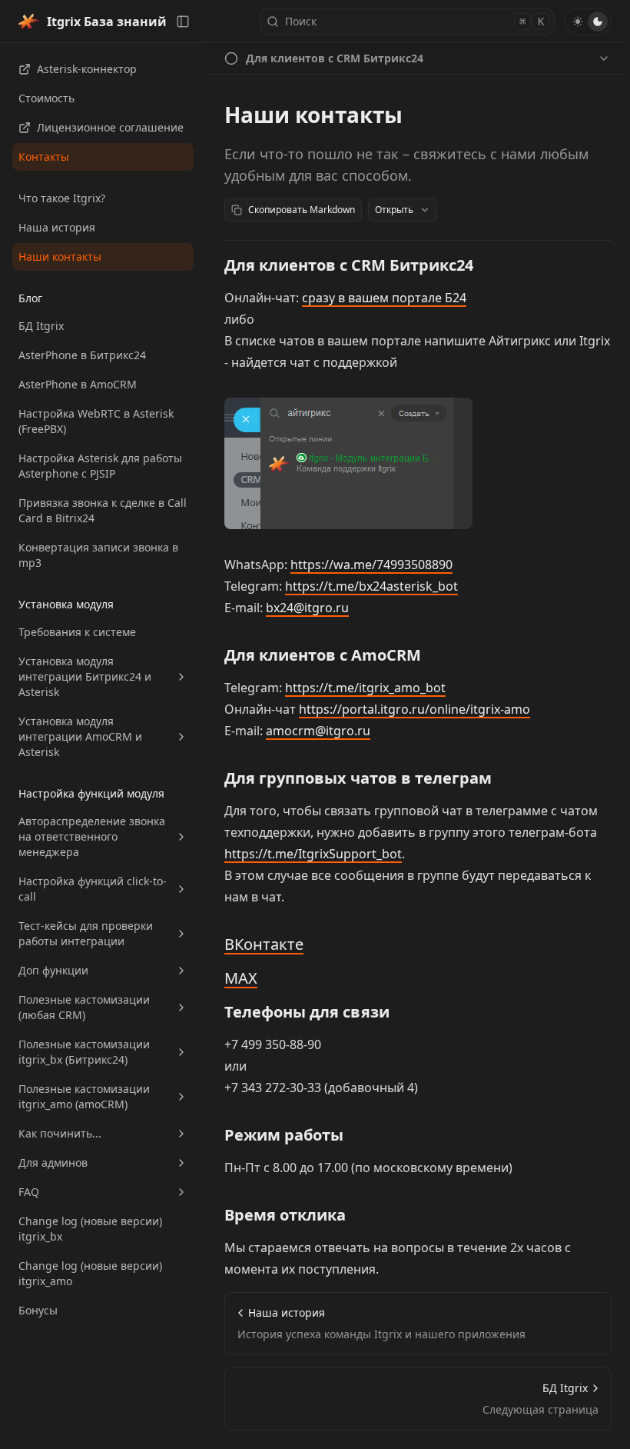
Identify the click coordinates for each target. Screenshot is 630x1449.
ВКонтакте (263, 944)
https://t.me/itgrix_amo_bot (365, 687)
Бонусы (38, 1310)
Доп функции (53, 970)
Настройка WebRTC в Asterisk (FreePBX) (96, 421)
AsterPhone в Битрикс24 (82, 355)
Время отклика (285, 1214)
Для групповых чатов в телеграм (358, 778)
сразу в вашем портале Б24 (384, 297)
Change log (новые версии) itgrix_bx (90, 1229)
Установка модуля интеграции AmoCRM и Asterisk (80, 736)
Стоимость (46, 98)
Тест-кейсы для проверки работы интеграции (85, 933)
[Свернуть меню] (183, 21)
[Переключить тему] (588, 21)
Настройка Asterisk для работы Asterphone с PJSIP (100, 466)
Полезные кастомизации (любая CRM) (84, 1007)
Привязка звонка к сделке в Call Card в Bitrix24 (102, 510)
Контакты (43, 156)
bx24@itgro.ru (307, 607)
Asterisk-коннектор (87, 69)
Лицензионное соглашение (110, 127)
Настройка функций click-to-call (92, 889)
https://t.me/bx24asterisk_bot (371, 586)
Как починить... (59, 1133)
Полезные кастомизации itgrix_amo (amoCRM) (84, 1096)
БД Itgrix (41, 325)
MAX (240, 978)
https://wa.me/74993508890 (371, 564)
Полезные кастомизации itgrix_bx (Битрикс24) (84, 1052)
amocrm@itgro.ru (318, 730)
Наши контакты (59, 256)
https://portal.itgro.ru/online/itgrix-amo (414, 709)
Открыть (394, 209)
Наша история (56, 227)
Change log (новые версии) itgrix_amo (90, 1273)
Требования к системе (77, 632)
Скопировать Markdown (301, 209)
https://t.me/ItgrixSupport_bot (313, 853)
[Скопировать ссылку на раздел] (485, 265)
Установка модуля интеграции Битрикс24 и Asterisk (84, 676)
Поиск (414, 21)
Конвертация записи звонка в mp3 (98, 555)
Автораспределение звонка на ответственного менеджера (91, 836)
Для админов (53, 1162)
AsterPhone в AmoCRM (77, 384)
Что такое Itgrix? (61, 198)
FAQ (28, 1191)
